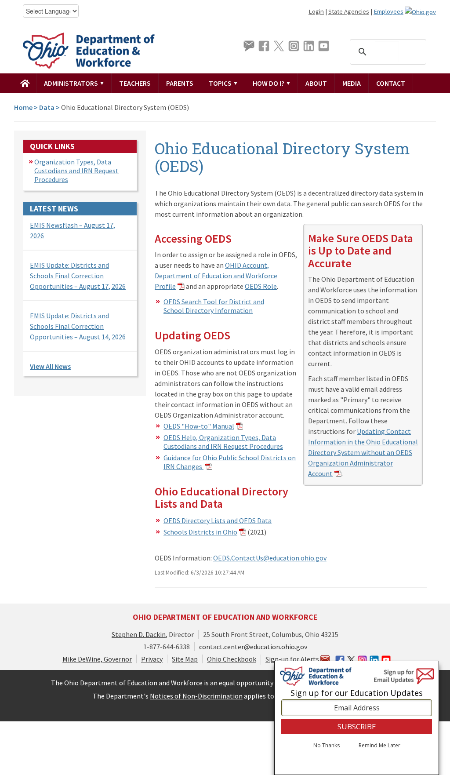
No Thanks (326, 745)
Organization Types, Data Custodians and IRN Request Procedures (76, 170)
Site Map (185, 659)
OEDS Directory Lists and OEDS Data (217, 520)
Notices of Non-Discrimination (196, 695)
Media (351, 83)
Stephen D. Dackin (139, 634)
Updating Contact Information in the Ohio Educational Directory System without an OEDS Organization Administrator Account (363, 452)
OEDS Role (261, 286)
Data (46, 107)
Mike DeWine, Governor (97, 659)
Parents (179, 83)
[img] (25, 83)
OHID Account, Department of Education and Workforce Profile (216, 276)
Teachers (135, 83)
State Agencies (348, 11)
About (316, 83)
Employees (388, 11)
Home (23, 107)
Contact (390, 83)
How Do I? (269, 83)
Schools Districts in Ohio (200, 532)
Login (316, 11)
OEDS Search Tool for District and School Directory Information (213, 306)
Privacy (152, 659)
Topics (221, 83)
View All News (50, 366)
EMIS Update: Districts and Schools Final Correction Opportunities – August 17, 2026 (78, 276)
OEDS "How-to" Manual (198, 426)
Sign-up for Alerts (292, 659)
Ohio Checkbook (231, 659)
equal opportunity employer (261, 682)
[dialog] (356, 718)
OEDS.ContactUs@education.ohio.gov (270, 557)
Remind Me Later (379, 745)
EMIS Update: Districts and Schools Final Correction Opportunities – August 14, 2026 (78, 326)
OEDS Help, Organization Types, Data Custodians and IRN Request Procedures (223, 442)
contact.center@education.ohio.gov (253, 646)
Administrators (71, 83)
